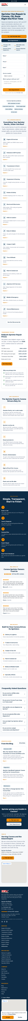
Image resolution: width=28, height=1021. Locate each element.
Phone (5, 61)
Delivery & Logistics (6, 953)
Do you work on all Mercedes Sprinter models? (11, 694)
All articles (22, 743)
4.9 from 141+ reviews (13, 911)
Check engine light (20, 106)
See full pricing (7, 363)
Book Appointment (13, 40)
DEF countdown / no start (14, 103)
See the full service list (14, 322)
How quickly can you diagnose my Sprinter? (12, 708)
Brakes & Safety (5, 936)
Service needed (7, 73)
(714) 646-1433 (19, 92)
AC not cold (14, 112)
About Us (3, 969)
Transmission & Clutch (6, 932)
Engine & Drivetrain (5, 928)
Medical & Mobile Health (7, 961)
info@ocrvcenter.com (8, 909)
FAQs (2, 993)
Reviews (3, 975)
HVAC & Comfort (5, 940)
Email (4, 67)
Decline (20, 1017)
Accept (8, 1017)
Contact (3, 979)
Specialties (4, 977)
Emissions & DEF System (7, 930)
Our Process (4, 971)
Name (5, 55)
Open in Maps (6, 997)
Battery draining (18, 109)
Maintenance (4, 987)
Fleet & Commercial (6, 959)
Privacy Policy (12, 1014)
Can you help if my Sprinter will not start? (13, 722)
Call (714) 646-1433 (15, 36)
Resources (4, 989)
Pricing (3, 991)
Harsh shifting (9, 109)
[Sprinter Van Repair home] (4, 4)
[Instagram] (16, 1)
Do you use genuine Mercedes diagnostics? (11, 715)
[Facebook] (14, 1)
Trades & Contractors (6, 955)
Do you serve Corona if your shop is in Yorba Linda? (12, 701)
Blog (2, 985)
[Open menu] (25, 4)
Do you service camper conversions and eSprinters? (11, 729)
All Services (4, 946)
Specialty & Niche (5, 963)
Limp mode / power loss (8, 106)
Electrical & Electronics (6, 938)
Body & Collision (5, 942)
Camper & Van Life (5, 957)
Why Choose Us (5, 973)
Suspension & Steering (6, 934)
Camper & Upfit (5, 944)
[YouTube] (12, 1)
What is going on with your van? (11, 79)
